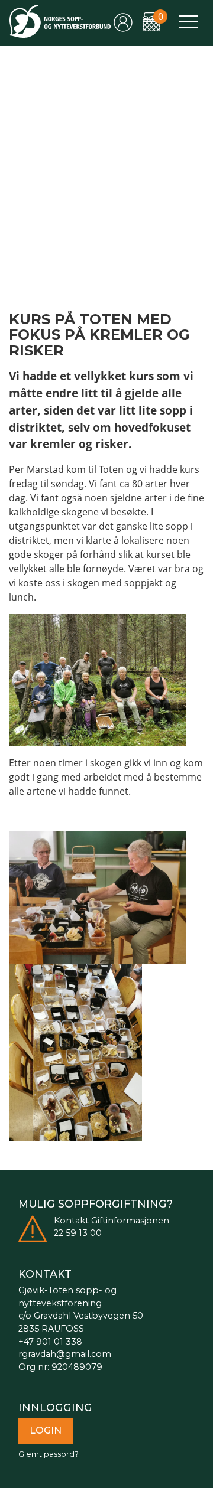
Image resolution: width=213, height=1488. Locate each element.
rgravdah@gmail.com (64, 1354)
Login (46, 1430)
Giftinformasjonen (130, 1220)
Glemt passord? (48, 1454)
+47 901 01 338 (50, 1341)
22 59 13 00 (78, 1233)
